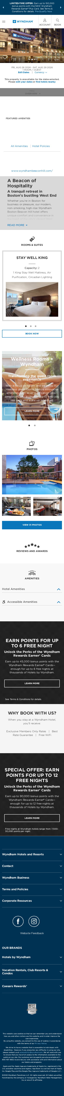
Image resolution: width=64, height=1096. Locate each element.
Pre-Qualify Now (43, 11)
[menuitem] (4, 21)
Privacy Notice (40, 1043)
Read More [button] (16, 225)
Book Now (32, 333)
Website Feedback (32, 933)
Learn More (32, 411)
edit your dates (24, 82)
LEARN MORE (32, 683)
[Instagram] (34, 922)
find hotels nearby (46, 82)
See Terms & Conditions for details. (23, 699)
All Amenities (19, 146)
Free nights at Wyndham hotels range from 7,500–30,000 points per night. (32, 830)
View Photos (32, 525)
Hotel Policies (41, 146)
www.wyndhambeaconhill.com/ (32, 170)
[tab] (29, 425)
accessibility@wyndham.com (31, 1052)
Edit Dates (23, 72)
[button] (3, 7)
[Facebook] (18, 922)
